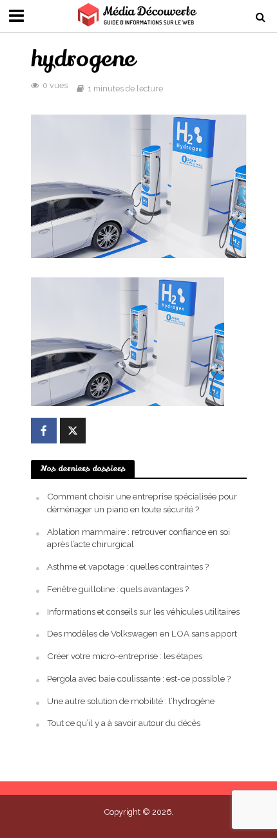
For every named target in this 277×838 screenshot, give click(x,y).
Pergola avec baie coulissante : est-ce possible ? (139, 678)
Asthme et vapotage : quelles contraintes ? (128, 566)
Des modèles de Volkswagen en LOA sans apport (142, 633)
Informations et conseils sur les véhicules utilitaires (143, 611)
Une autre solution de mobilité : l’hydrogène (131, 701)
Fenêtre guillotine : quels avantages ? (118, 589)
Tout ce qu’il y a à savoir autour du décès (123, 723)
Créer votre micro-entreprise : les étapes (124, 656)
